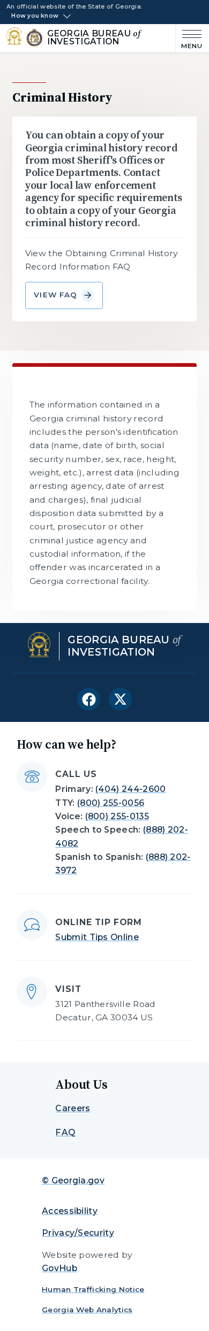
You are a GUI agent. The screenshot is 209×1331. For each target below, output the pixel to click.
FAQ (65, 1132)
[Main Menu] (189, 38)
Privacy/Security (78, 1233)
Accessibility (70, 1211)
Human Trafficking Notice (93, 1289)
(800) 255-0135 (117, 816)
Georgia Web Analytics (87, 1309)
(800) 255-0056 (110, 803)
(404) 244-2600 (130, 789)
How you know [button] (34, 16)
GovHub (59, 1268)
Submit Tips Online (97, 937)
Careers (72, 1108)
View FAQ (55, 294)
